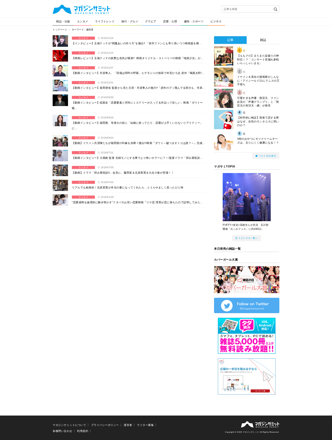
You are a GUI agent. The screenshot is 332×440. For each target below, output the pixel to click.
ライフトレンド (105, 21)
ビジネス (216, 21)
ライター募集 (145, 425)
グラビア (150, 21)
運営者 (128, 425)
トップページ (60, 29)
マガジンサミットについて (69, 425)
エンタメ (82, 21)
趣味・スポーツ (194, 21)
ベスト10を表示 (267, 156)
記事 (230, 40)
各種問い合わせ (62, 430)
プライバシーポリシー (105, 425)
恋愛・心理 (170, 21)
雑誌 (263, 40)
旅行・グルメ (129, 21)
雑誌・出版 (63, 21)
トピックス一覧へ (248, 238)
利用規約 (82, 430)
